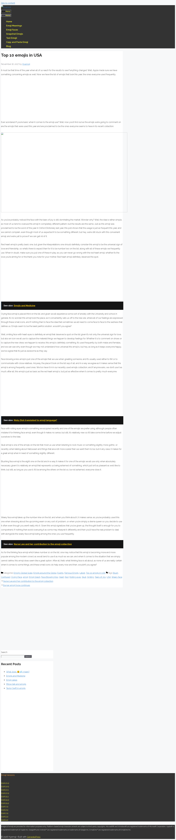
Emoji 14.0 (5, 786)
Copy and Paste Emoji (17, 42)
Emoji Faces (12, 30)
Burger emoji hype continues (16, 585)
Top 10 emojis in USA (96, 573)
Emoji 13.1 (5, 790)
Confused (5, 577)
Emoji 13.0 (5, 793)
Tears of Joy (100, 577)
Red (67, 577)
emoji (25, 577)
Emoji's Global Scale (23, 573)
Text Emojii (11, 38)
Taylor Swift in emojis (16, 688)
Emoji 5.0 (4, 806)
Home (9, 21)
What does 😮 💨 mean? (18, 672)
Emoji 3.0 (4, 813)
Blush (115, 573)
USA (109, 577)
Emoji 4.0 (4, 810)
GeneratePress (33, 837)
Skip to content (8, 3)
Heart (61, 577)
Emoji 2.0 (4, 816)
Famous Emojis (71, 573)
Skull (84, 577)
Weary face (117, 577)
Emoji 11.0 (5, 803)
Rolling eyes (75, 577)
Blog (8, 46)
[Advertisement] (22, 99)
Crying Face (16, 577)
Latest (82, 573)
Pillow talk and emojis (16, 684)
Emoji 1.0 (4, 820)
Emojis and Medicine (15, 676)
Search (4, 652)
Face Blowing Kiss (49, 577)
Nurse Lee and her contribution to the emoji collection (28, 581)
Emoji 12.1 (5, 796)
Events (60, 573)
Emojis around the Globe (44, 573)
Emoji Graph (34, 577)
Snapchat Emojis (14, 34)
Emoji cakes (11, 680)
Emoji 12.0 (5, 800)
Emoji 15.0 (5, 783)
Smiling (90, 577)
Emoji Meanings (14, 25)
